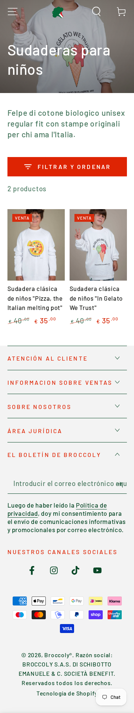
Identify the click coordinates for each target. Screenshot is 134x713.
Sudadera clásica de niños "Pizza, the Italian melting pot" (35, 298)
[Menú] (12, 11)
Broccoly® (58, 654)
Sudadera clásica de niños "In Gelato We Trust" (96, 298)
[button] (96, 11)
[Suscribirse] (121, 484)
